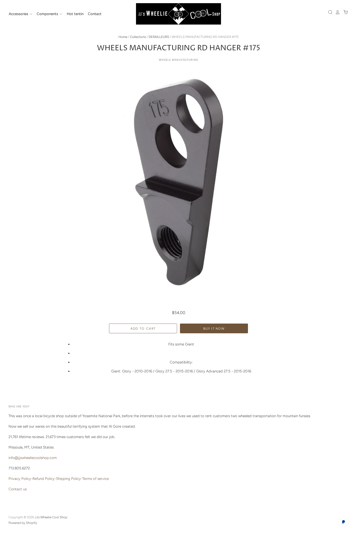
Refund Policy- (44, 478)
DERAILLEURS (159, 37)
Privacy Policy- (20, 478)
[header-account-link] (336, 12)
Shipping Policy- (69, 478)
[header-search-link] (329, 12)
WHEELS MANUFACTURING (178, 60)
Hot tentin (75, 14)
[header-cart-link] (344, 12)
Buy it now (214, 328)
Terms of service (95, 478)
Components (48, 14)
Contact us (17, 489)
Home (123, 37)
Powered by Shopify (22, 523)
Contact (95, 14)
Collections (138, 37)
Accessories (19, 14)
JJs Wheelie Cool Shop (51, 517)
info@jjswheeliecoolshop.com (32, 458)
